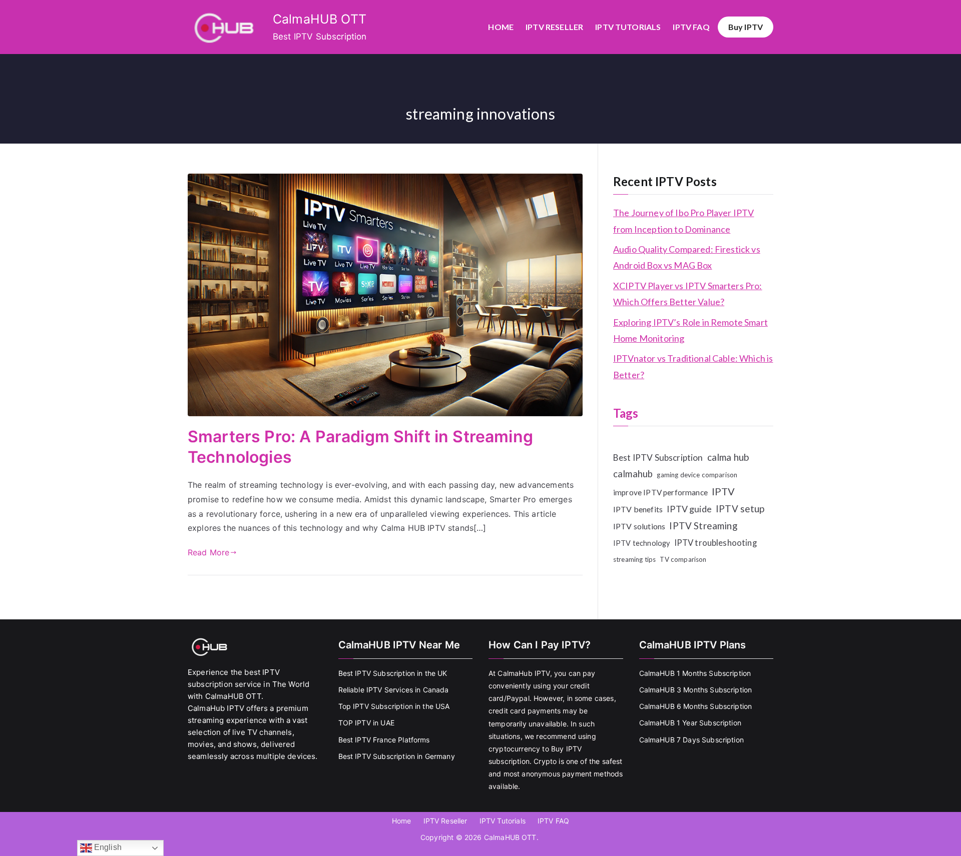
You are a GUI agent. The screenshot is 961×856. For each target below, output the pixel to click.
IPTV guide (689, 508)
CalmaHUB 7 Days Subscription (691, 739)
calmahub (633, 473)
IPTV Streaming (703, 525)
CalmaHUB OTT (319, 19)
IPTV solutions (639, 526)
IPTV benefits (638, 509)
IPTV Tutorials (628, 27)
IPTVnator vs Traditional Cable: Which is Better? (693, 366)
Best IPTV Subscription (658, 457)
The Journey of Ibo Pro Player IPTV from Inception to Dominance (683, 220)
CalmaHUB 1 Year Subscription (690, 722)
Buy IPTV (745, 27)
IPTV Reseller (554, 27)
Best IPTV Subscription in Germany (396, 756)
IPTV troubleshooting (715, 543)
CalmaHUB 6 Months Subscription (695, 706)
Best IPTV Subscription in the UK (392, 673)
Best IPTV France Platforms (384, 739)
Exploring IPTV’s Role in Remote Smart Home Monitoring (690, 330)
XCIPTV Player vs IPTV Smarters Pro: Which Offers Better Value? (687, 293)
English (107, 847)
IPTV (723, 491)
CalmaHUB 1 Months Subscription (695, 673)
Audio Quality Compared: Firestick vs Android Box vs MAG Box (686, 257)
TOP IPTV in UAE (366, 722)
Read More (208, 552)
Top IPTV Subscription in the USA (394, 706)
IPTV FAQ (691, 27)
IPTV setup (740, 508)
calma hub (728, 457)
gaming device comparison (697, 475)
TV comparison (683, 559)
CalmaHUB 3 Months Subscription (695, 689)
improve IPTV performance (660, 492)
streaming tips (634, 559)
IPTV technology (641, 543)
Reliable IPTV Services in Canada (393, 689)
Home (501, 27)
